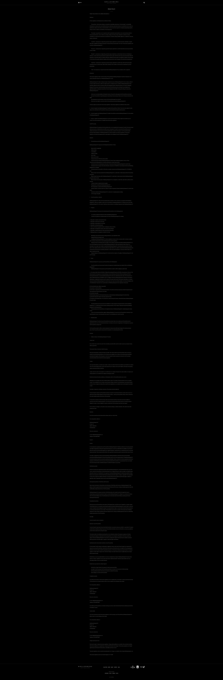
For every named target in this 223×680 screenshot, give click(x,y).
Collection (105, 667)
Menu (81, 2)
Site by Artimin (111, 677)
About (112, 667)
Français (113, 673)
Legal (119, 667)
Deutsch (117, 673)
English (110, 673)
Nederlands (106, 673)
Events (109, 667)
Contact (115, 667)
